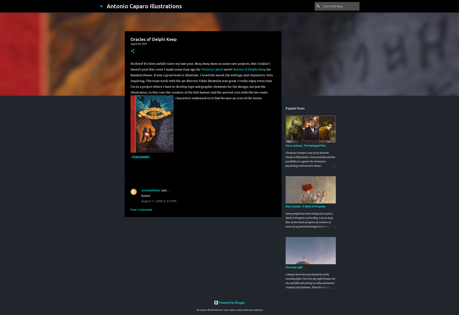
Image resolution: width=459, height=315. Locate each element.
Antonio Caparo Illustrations (144, 6)
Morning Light (294, 267)
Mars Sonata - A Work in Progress (305, 206)
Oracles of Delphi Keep (249, 69)
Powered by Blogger (231, 302)
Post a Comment (141, 209)
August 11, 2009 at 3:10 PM (158, 201)
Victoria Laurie (212, 69)
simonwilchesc (150, 190)
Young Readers (140, 157)
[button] (133, 51)
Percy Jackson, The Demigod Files (306, 145)
